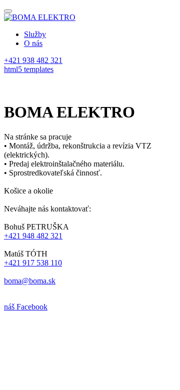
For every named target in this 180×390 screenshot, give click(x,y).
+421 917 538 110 (33, 262)
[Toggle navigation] (8, 11)
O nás (33, 43)
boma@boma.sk (30, 280)
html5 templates (29, 69)
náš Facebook (26, 306)
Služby (35, 34)
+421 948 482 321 (33, 236)
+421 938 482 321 (33, 60)
